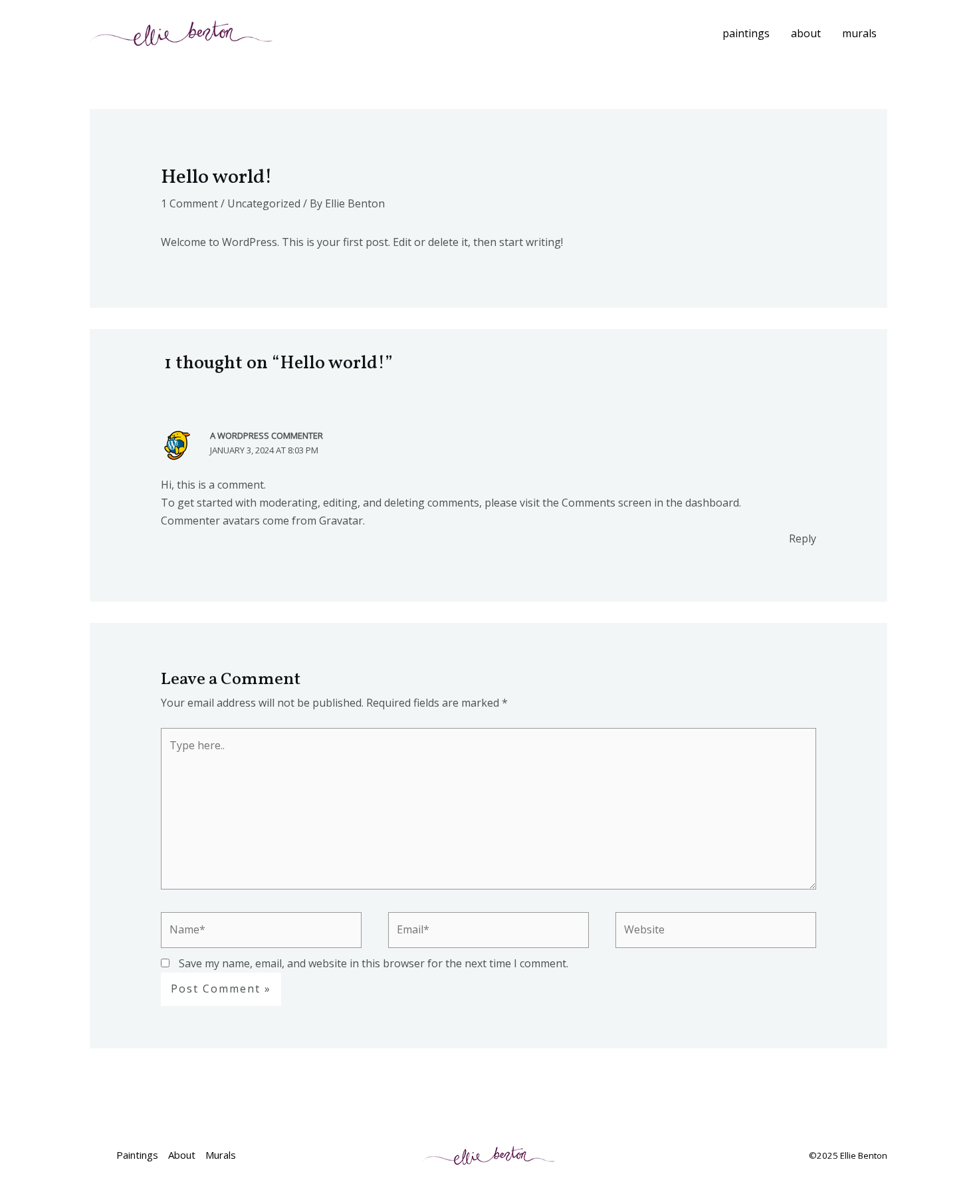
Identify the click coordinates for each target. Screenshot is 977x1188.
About (806, 33)
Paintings (746, 33)
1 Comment (189, 203)
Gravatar (341, 520)
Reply (802, 538)
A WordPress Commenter (266, 435)
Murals (859, 33)
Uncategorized (263, 203)
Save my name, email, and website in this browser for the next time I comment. (373, 963)
